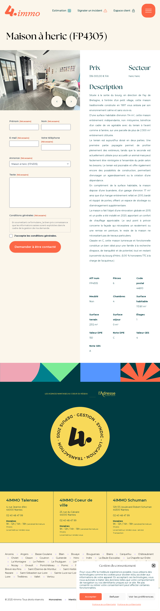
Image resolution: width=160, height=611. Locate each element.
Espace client (121, 10)
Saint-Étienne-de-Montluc (42, 569)
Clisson (29, 557)
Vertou (50, 576)
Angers (24, 554)
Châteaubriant (146, 554)
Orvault (29, 565)
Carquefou (125, 554)
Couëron (44, 557)
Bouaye (75, 554)
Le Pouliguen (58, 561)
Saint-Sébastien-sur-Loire (34, 573)
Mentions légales (78, 599)
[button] (153, 565)
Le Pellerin (39, 561)
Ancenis (9, 554)
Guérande (61, 557)
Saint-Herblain (71, 569)
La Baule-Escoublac (109, 557)
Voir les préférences (141, 596)
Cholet (14, 557)
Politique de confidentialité (104, 604)
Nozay (14, 565)
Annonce (20, 158)
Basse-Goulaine (43, 554)
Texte (18, 174)
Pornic (64, 565)
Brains (109, 554)
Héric (76, 557)
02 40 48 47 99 (14, 515)
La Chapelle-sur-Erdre (138, 557)
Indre (89, 557)
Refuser (114, 596)
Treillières (22, 576)
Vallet (37, 576)
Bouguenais (93, 554)
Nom (50, 121)
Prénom (20, 121)
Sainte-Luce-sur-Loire (66, 573)
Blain (61, 554)
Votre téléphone (50, 139)
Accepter (90, 596)
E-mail (19, 137)
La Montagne (18, 561)
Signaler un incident (90, 10)
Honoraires (55, 599)
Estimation (59, 10)
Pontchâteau (47, 565)
